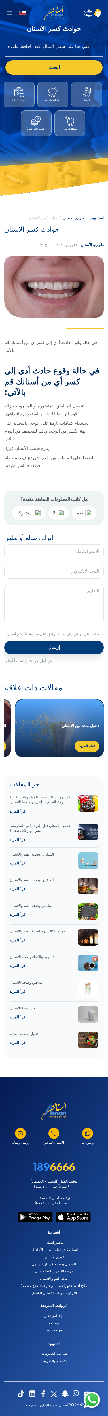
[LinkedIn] (32, 1394)
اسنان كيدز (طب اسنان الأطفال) (54, 1250)
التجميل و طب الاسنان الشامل (54, 1264)
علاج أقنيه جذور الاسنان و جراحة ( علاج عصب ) (54, 1286)
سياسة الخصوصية (54, 1354)
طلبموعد (88, 13)
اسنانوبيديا (96, 218)
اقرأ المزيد (18, 811)
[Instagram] (76, 1394)
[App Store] (73, 1217)
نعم (79, 513)
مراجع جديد (54, 1330)
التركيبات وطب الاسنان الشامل (54, 1293)
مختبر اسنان (54, 1243)
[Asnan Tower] (54, 1111)
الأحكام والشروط (54, 1361)
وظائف (54, 1323)
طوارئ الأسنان (73, 218)
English (47, 245)
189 (54, 1168)
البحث (54, 67)
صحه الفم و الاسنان (54, 1279)
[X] (54, 1394)
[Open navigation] (9, 13)
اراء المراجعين (54, 1316)
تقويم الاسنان (54, 1257)
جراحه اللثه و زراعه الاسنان (54, 1271)
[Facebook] (43, 1394)
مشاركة (24, 513)
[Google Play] (35, 1217)
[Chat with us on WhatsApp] (92, 1400)
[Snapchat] (65, 1394)
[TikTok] (21, 1394)
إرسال (54, 647)
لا (54, 513)
